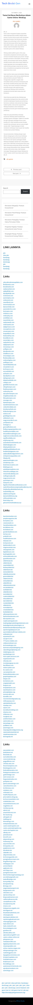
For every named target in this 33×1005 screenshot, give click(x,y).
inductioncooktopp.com (10, 471)
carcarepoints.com (9, 672)
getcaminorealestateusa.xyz (12, 502)
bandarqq (6, 257)
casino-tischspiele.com (10, 830)
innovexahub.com (9, 304)
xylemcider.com (8, 721)
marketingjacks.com (9, 953)
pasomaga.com (8, 727)
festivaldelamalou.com (10, 770)
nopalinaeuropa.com (10, 734)
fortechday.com (8, 500)
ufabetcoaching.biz (9, 494)
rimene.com (7, 906)
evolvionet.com (8, 295)
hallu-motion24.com (9, 926)
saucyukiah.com (8, 750)
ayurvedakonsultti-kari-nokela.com (14, 632)
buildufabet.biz (8, 612)
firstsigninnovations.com (11, 772)
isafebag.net (7, 819)
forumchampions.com (10, 766)
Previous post (17, 169)
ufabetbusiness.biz (9, 574)
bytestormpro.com (9, 402)
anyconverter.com (9, 843)
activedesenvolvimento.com (12, 442)
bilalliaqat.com (8, 467)
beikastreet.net (8, 752)
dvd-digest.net (7, 910)
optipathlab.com (8, 291)
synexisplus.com (8, 298)
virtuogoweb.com (8, 549)
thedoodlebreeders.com (11, 674)
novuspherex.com (9, 329)
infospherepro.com (9, 387)
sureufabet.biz (7, 594)
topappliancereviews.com (11, 955)
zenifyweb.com (8, 422)
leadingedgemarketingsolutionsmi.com (15, 623)
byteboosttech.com (9, 545)
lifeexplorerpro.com (9, 398)
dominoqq (6, 262)
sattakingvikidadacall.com (11, 449)
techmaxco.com (8, 369)
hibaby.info (6, 458)
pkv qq (26, 990)
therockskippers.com (10, 928)
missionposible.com (9, 946)
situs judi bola (15, 983)
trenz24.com (7, 837)
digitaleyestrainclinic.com (11, 944)
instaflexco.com (8, 353)
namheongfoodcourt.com (11, 919)
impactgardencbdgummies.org (13, 730)
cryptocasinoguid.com (10, 621)
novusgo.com (7, 400)
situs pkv (6, 255)
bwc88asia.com (8, 665)
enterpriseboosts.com (10, 823)
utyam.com (6, 707)
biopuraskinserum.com (10, 897)
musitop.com (7, 705)
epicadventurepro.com (10, 393)
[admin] (16, 25)
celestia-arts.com (8, 763)
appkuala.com (7, 868)
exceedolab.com (8, 371)
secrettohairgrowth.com (10, 877)
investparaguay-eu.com (10, 663)
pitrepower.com (8, 939)
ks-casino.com (8, 670)
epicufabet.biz (7, 601)
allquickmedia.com (9, 855)
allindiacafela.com (9, 933)
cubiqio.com (7, 382)
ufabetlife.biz (7, 583)
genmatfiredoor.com (9, 427)
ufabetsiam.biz (8, 569)
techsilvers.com (8, 681)
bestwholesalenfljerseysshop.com (14, 627)
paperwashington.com (10, 460)
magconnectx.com (9, 478)
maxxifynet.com (8, 302)
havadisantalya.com (9, 525)
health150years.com (9, 795)
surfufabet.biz (7, 590)
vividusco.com (7, 313)
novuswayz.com (8, 347)
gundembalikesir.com (10, 532)
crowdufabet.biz (8, 610)
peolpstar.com (7, 781)
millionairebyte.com (9, 498)
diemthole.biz (7, 850)
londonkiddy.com (8, 491)
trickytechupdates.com (10, 957)
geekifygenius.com (9, 416)
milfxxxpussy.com (9, 701)
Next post (16, 173)
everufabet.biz (7, 607)
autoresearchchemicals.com (12, 966)
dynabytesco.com (9, 376)
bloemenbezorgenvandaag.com (13, 875)
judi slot (7, 983)
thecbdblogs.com (8, 964)
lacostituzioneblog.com (10, 710)
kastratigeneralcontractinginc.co (13, 625)
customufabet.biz (8, 596)
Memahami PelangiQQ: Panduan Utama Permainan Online (15, 221)
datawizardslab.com (9, 380)
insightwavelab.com (9, 396)
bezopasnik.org (8, 884)
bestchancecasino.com (10, 465)
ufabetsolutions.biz (9, 585)
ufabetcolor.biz (8, 578)
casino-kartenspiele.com (11, 826)
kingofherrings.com (9, 861)
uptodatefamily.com (9, 703)
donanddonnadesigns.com (12, 433)
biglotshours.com (8, 552)
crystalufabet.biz (8, 603)
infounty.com (7, 661)
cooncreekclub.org (9, 759)
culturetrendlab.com (9, 407)
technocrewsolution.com (11, 799)
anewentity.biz (7, 866)
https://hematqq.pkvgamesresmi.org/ (13, 992)
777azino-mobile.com (10, 641)
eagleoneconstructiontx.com (12, 436)
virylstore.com (7, 790)
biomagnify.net (8, 736)
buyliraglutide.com (9, 554)
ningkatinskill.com (9, 683)
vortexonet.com (8, 300)
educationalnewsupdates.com (13, 282)
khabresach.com (8, 961)
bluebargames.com (9, 768)
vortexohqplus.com (9, 360)
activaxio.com (7, 373)
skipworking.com (8, 839)
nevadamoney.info (9, 904)
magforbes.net (7, 806)
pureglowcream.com (9, 872)
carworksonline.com (9, 786)
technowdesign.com (9, 645)
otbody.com (7, 832)
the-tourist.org (7, 815)
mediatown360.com (9, 941)
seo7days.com (8, 870)
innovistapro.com (8, 356)
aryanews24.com (8, 636)
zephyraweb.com (8, 322)
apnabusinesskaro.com (10, 968)
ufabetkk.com (7, 852)
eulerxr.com (7, 413)
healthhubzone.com (9, 538)
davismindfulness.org (10, 496)
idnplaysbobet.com (9, 447)
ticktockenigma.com (9, 411)
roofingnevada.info (9, 476)
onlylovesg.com (8, 440)
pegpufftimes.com (9, 761)
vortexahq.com (8, 315)
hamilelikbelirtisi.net (9, 364)
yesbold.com (7, 536)
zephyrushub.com (9, 289)
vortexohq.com (8, 391)
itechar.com (7, 534)
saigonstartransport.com (11, 888)
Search (5, 188)
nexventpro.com (8, 340)
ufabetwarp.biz (8, 561)
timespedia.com (8, 846)
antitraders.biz (7, 634)
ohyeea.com (7, 712)
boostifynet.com (8, 338)
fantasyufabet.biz (8, 567)
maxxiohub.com (8, 320)
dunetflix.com (7, 696)
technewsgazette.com (10, 857)
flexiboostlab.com (9, 358)
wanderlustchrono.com (10, 405)
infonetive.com (8, 892)
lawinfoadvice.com (9, 690)
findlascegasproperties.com (12, 429)
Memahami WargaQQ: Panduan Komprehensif (14, 207)
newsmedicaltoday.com (10, 473)
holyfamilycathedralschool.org (13, 489)
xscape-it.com (7, 638)
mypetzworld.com (9, 658)
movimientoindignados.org (11, 699)
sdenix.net (6, 810)
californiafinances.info (10, 899)
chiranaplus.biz (8, 915)
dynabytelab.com (8, 293)
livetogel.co (7, 425)
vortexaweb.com (8, 324)
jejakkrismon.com (9, 848)
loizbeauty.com (8, 841)
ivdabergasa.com (8, 652)
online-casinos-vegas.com (11, 948)
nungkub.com (7, 716)
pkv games (16, 21)
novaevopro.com (8, 331)
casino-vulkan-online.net (11, 937)
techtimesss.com (8, 788)
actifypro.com (7, 349)
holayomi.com (7, 482)
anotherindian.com (9, 719)
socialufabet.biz (8, 587)
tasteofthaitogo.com (9, 879)
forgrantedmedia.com (10, 779)
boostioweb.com (8, 287)
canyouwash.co (8, 523)
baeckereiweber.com (10, 516)
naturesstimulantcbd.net (11, 732)
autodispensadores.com (11, 469)
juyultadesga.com (9, 654)
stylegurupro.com (8, 378)
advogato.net (7, 817)
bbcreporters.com (8, 618)
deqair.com (6, 679)
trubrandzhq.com (8, 336)
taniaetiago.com (8, 723)
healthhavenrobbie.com (11, 431)
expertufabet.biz (8, 565)
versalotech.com (8, 367)
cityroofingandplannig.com (11, 650)
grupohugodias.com (9, 676)
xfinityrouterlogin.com (10, 950)
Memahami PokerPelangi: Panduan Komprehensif (15, 214)
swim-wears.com (8, 777)
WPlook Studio (20, 1001)
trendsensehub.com (9, 409)
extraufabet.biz (8, 581)
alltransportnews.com (10, 614)
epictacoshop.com (9, 895)
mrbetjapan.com (8, 864)
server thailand (21, 988)
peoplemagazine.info (10, 518)
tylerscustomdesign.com (11, 783)
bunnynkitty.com (8, 881)
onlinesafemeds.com (10, 556)
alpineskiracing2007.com (11, 935)
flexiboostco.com (8, 284)
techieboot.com (8, 529)
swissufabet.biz (8, 572)
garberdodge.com (9, 774)
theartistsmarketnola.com (11, 912)
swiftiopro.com (8, 362)
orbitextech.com (8, 418)
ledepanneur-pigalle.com (11, 908)
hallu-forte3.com (8, 924)
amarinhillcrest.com (9, 812)
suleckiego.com (8, 970)
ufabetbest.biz (7, 592)
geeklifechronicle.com (10, 384)
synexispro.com (8, 480)
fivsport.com (7, 685)
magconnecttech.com (10, 420)
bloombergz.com (8, 821)
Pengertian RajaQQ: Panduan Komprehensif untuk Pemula (14, 228)
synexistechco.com (9, 309)
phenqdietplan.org (9, 692)
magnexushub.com (9, 547)
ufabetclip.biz (7, 563)
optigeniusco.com (9, 327)
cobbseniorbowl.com (10, 643)
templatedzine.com (9, 687)
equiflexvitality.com (9, 438)
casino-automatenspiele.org (12, 828)
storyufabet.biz (8, 598)
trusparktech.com (8, 333)
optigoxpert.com (8, 344)
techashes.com (8, 521)
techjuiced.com (8, 543)
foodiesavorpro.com (9, 389)
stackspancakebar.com (10, 917)
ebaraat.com (7, 541)
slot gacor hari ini (16, 990)
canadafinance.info (9, 901)
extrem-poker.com (9, 667)
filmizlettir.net (7, 754)
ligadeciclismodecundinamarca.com (15, 485)
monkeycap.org (8, 808)
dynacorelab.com (8, 307)
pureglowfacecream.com (11, 859)
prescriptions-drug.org (10, 797)
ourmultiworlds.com (9, 757)
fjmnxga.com (7, 886)
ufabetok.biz (7, 605)
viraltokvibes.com (8, 801)
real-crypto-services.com (11, 656)
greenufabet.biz (8, 576)
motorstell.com (8, 792)
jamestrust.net (7, 835)
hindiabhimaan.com (9, 959)
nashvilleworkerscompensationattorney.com (17, 487)
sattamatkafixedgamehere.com (13, 453)
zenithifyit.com (7, 318)
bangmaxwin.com (9, 890)
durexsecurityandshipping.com (13, 647)
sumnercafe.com (8, 694)
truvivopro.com (8, 311)
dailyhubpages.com (9, 445)
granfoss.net (7, 930)
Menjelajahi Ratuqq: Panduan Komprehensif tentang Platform (14, 235)
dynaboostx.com (8, 351)
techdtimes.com (8, 527)
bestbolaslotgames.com (11, 451)
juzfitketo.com (7, 725)
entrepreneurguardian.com (11, 456)
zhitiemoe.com (8, 714)
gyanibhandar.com (9, 558)
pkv (4, 253)
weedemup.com (8, 462)
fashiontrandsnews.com (11, 616)
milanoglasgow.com (9, 921)
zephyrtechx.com (8, 342)
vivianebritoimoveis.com (11, 803)
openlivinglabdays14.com (11, 630)
